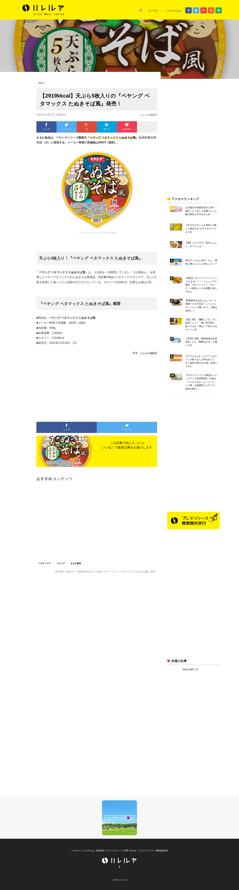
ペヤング (61, 563)
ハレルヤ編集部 (148, 114)
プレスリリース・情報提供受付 (153, 850)
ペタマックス (44, 563)
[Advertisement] (64, 386)
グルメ (41, 83)
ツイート (66, 129)
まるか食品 (76, 563)
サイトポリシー (114, 850)
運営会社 (100, 850)
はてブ (106, 129)
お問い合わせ (130, 850)
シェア (46, 129)
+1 (86, 129)
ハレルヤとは (173, 10)
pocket (127, 129)
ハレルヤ (75, 850)
